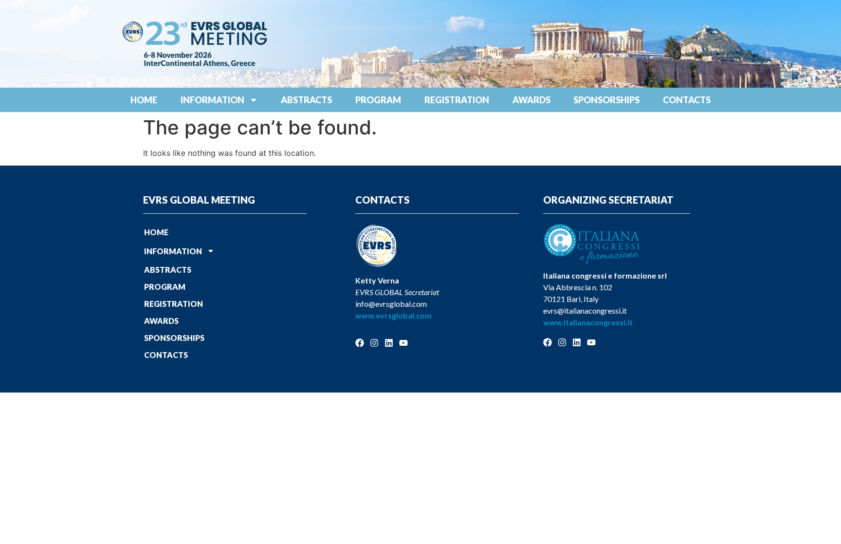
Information (212, 99)
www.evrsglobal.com (393, 315)
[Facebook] (359, 342)
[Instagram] (374, 342)
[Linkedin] (388, 342)
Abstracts (306, 99)
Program (378, 99)
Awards (531, 99)
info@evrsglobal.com (391, 303)
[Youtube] (403, 342)
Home (143, 99)
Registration (456, 99)
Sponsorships (606, 99)
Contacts (687, 99)
